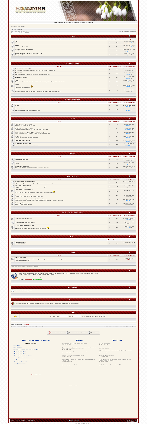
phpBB (17, 420)
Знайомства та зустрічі (22, 166)
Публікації (117, 340)
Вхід (63, 22)
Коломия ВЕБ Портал (18, 26)
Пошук (83, 22)
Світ (16, 41)
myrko (128, 164)
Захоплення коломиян (72, 63)
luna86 (128, 219)
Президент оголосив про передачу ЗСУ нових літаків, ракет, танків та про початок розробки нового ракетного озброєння (79, 347)
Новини (72, 36)
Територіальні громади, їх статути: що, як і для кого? (74, 351)
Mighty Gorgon (133, 420)
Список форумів (16, 29)
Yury (128, 183)
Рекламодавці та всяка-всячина (24, 225)
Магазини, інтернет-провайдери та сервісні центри (30, 132)
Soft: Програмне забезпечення (24, 128)
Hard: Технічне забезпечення (23, 124)
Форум (69, 22)
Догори (134, 326)
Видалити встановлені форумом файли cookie (22, 266)
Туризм (17, 84)
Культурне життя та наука (72, 99)
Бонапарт (128, 223)
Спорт (17, 80)
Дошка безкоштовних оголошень (36, 340)
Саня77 (128, 78)
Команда (36, 266)
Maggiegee (128, 204)
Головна (26, 324)
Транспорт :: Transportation (23, 185)
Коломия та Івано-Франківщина (24, 49)
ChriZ (135, 421)
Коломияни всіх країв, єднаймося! (25, 181)
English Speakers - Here (22, 203)
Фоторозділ (18, 73)
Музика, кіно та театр (21, 77)
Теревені (72, 153)
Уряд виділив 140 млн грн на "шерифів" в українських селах (113, 364)
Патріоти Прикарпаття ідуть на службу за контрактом (74, 343)
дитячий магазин (73, 385)
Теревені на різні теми (21, 159)
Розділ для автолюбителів (23, 143)
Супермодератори (37, 279)
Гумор (17, 163)
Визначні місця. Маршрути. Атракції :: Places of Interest (31, 199)
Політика (72, 237)
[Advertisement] (73, 380)
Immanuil (128, 145)
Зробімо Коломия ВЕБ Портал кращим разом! (28, 53)
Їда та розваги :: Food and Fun (23, 195)
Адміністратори (28, 279)
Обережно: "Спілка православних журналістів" (73, 355)
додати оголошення (36, 374)
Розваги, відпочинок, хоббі (23, 69)
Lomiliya (128, 82)
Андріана (128, 187)
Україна (17, 45)
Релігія (17, 105)
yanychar (128, 51)
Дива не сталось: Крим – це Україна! (71, 364)
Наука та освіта (19, 109)
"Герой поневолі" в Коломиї (105, 347)
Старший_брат (128, 129)
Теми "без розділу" (20, 257)
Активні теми (133, 31)
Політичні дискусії (20, 242)
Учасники (76, 22)
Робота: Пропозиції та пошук (23, 218)
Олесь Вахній (128, 43)
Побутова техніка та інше (22, 140)
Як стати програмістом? (105, 343)
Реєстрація (57, 22)
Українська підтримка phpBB (82, 423)
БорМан (128, 55)
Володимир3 (128, 70)
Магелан (128, 91)
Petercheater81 (75, 303)
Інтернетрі (18, 136)
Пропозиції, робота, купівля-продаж (72, 212)
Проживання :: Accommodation (24, 189)
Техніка (72, 118)
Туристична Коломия (72, 176)
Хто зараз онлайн (73, 270)
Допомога (90, 22)
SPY (128, 259)
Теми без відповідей (124, 31)
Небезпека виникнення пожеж (106, 355)
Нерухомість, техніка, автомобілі (24, 222)
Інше (16, 90)
